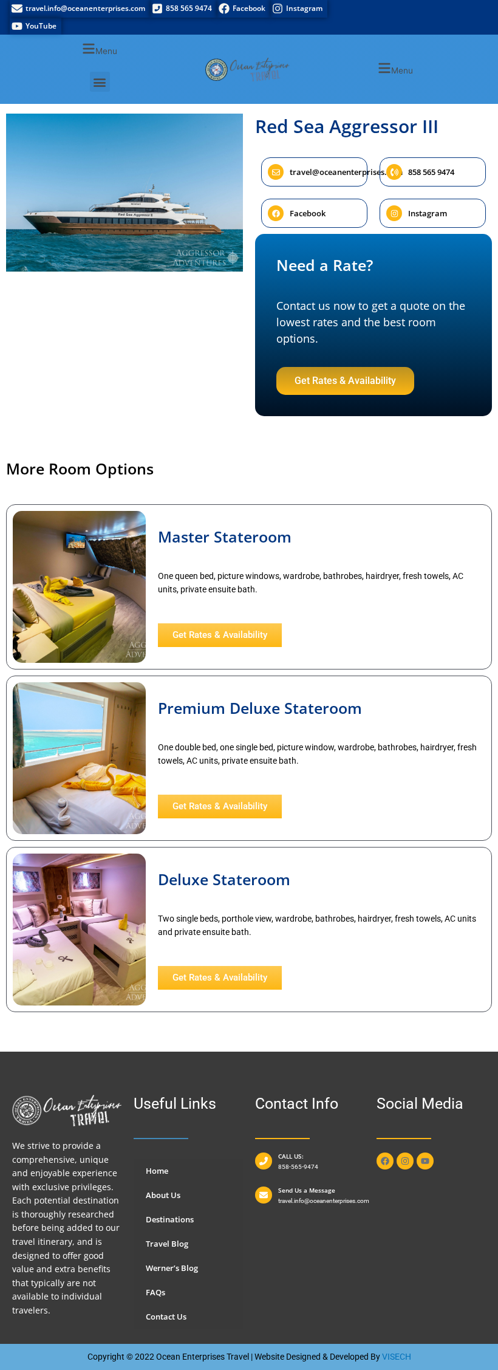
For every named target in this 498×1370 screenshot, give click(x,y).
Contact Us (166, 1316)
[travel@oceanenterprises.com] (276, 172)
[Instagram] (298, 9)
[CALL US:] (263, 1161)
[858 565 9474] (183, 9)
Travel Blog (167, 1243)
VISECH (396, 1356)
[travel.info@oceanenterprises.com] (80, 9)
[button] (99, 50)
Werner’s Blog (172, 1267)
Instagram (427, 213)
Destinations (170, 1219)
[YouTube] (35, 26)
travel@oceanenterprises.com (346, 171)
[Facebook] (243, 9)
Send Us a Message (306, 1190)
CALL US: (291, 1156)
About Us (163, 1195)
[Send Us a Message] (263, 1195)
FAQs (155, 1292)
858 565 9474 (431, 171)
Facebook (308, 213)
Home (157, 1170)
